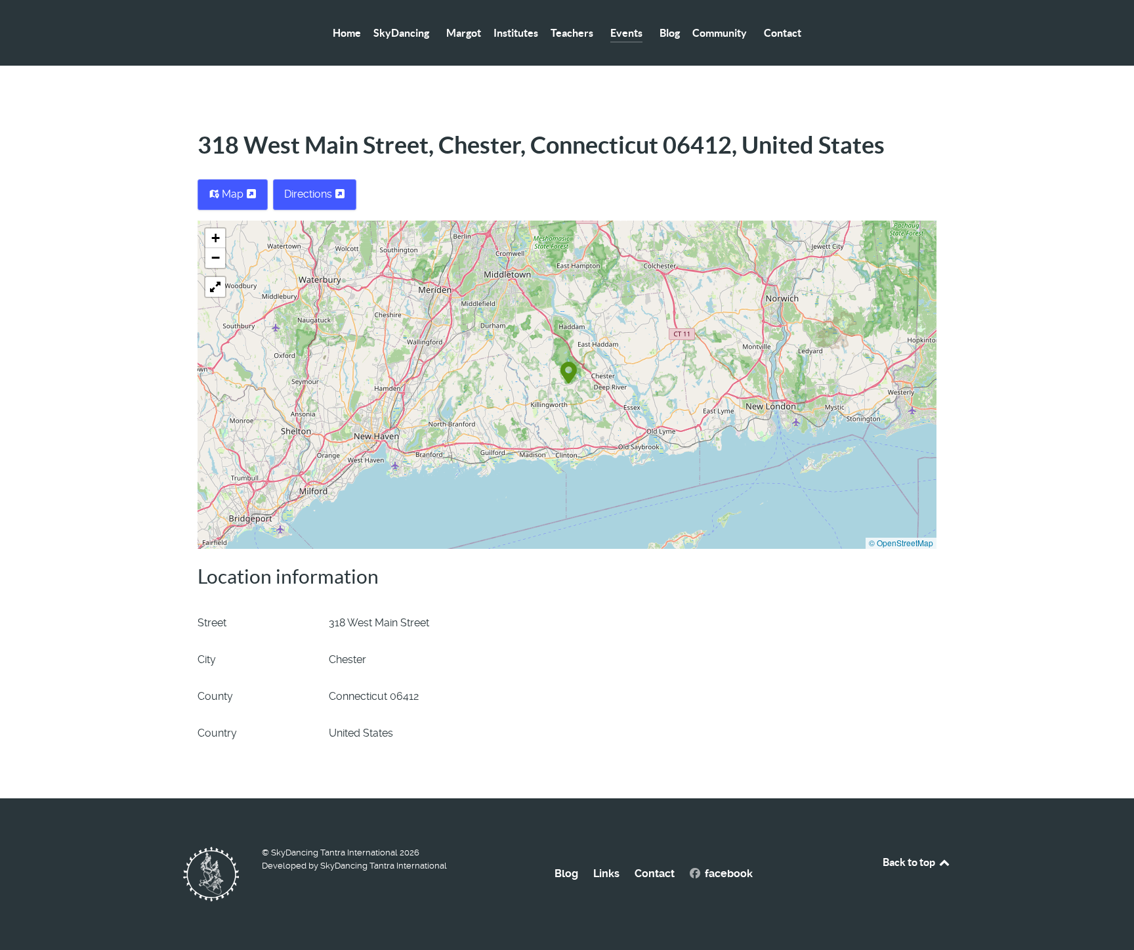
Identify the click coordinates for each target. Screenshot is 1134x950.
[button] (568, 371)
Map (232, 194)
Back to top (910, 862)
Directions (309, 194)
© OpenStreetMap (901, 542)
